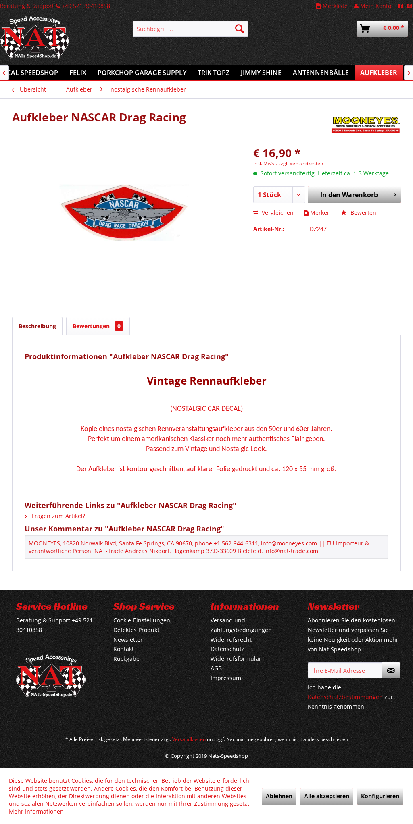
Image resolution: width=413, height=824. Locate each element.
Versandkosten (189, 739)
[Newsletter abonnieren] (391, 670)
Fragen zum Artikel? (57, 516)
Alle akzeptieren (326, 796)
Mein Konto (375, 6)
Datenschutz (227, 649)
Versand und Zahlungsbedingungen (241, 625)
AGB (216, 668)
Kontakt (123, 649)
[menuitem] (190, 29)
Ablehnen (279, 796)
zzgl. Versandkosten (300, 163)
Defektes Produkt (136, 630)
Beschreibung (37, 326)
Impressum (226, 678)
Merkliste (334, 6)
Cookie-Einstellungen (141, 620)
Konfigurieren (380, 796)
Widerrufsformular (236, 658)
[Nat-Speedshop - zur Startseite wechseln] (51, 41)
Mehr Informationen (36, 811)
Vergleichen (277, 212)
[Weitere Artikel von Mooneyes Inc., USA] (365, 125)
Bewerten (362, 212)
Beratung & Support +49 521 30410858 (55, 6)
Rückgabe (126, 658)
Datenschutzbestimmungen (345, 697)
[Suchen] (239, 29)
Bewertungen (97, 326)
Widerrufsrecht (231, 639)
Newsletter (128, 639)
